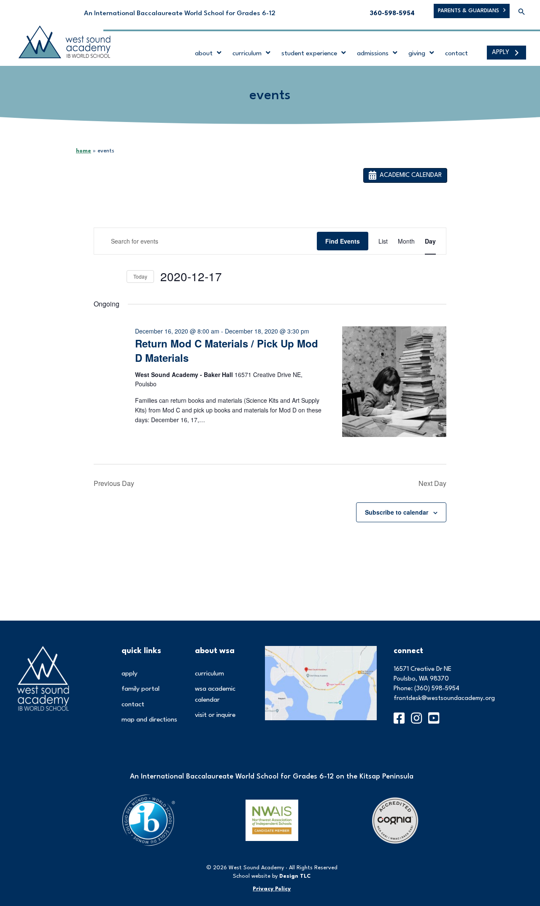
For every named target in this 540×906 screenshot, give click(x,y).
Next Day (432, 483)
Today (140, 276)
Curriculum (209, 673)
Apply (130, 673)
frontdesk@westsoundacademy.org (444, 698)
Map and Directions (149, 719)
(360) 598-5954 (436, 689)
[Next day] (115, 276)
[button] (521, 12)
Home (83, 151)
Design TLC (294, 876)
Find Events (342, 241)
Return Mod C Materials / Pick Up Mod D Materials (226, 350)
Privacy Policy (272, 889)
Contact (133, 704)
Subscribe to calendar (396, 512)
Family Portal (140, 689)
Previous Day (114, 483)
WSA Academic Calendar (215, 694)
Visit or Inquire (215, 715)
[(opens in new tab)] (321, 682)
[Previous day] (99, 276)
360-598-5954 (392, 14)
